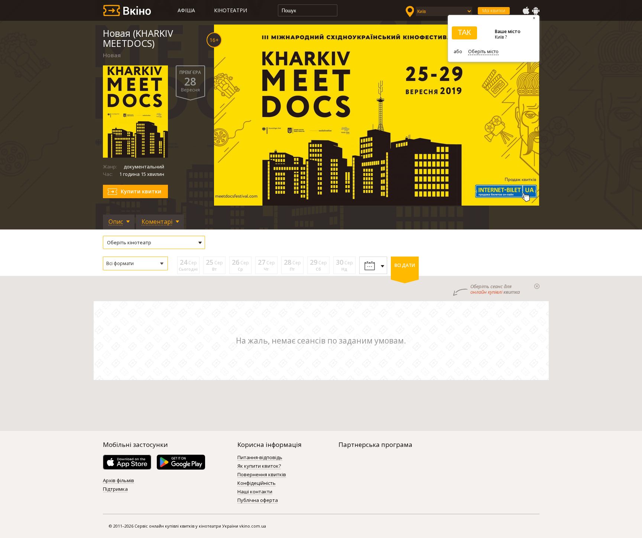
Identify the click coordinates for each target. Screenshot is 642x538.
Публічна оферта (257, 500)
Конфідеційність (256, 483)
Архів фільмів (118, 481)
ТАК (464, 32)
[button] (135, 263)
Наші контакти (254, 492)
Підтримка (115, 489)
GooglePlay (535, 11)
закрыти (536, 286)
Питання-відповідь (259, 458)
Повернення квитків (261, 475)
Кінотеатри (230, 10)
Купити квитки (141, 191)
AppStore (525, 11)
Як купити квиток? (259, 466)
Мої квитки (493, 10)
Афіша (186, 10)
